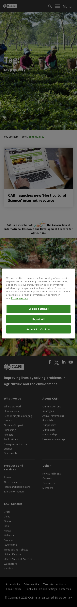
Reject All (38, 319)
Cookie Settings (38, 308)
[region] (38, 303)
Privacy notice (19, 298)
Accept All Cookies (38, 329)
